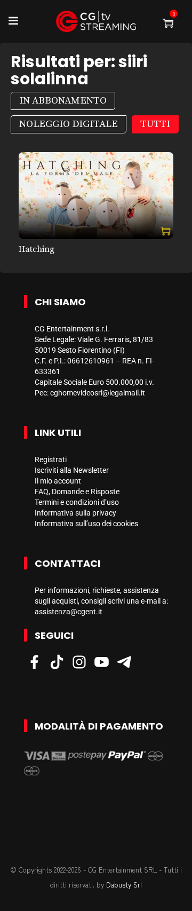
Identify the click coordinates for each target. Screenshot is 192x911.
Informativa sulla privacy (75, 513)
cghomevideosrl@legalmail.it (97, 393)
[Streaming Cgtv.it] (96, 21)
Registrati (51, 459)
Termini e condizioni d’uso (77, 502)
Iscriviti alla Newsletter (72, 470)
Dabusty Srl (124, 885)
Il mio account (58, 481)
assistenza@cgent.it (68, 611)
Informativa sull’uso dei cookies (86, 523)
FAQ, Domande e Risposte (77, 491)
